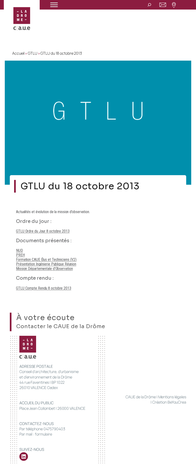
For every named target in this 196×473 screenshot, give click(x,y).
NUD (19, 250)
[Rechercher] (149, 4)
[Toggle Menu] (54, 4)
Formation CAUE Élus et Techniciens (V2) (46, 259)
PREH (20, 255)
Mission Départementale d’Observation (44, 268)
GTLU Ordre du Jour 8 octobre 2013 (43, 231)
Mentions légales (172, 396)
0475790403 (54, 428)
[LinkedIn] (23, 456)
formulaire (43, 434)
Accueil (18, 53)
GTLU (32, 53)
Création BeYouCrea (169, 402)
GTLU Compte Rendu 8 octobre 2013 (43, 288)
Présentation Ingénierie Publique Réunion (46, 264)
